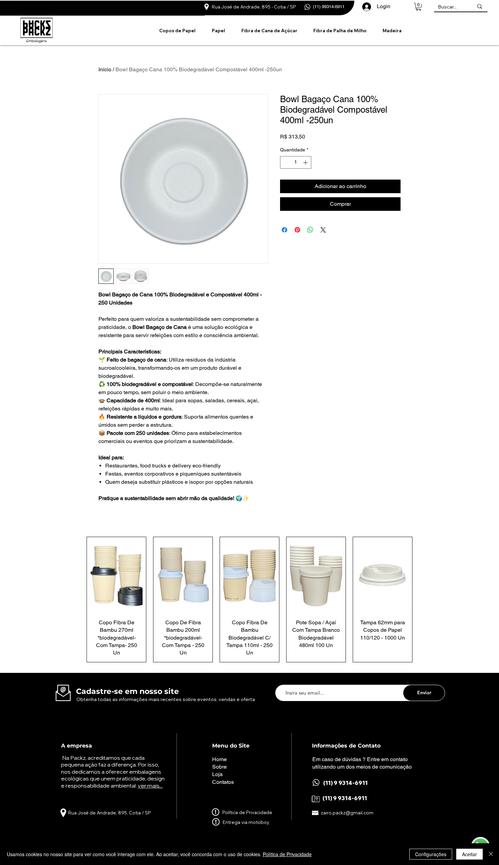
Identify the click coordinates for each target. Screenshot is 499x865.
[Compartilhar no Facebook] (284, 230)
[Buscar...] (479, 6)
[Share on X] (323, 230)
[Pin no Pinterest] (297, 230)
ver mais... (150, 785)
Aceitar (469, 854)
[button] (418, 7)
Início (104, 69)
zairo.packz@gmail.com (347, 812)
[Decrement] (285, 162)
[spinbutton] (296, 162)
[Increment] (306, 162)
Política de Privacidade (287, 854)
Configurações (430, 854)
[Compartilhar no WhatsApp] (310, 230)
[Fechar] (491, 854)
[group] (249, 599)
